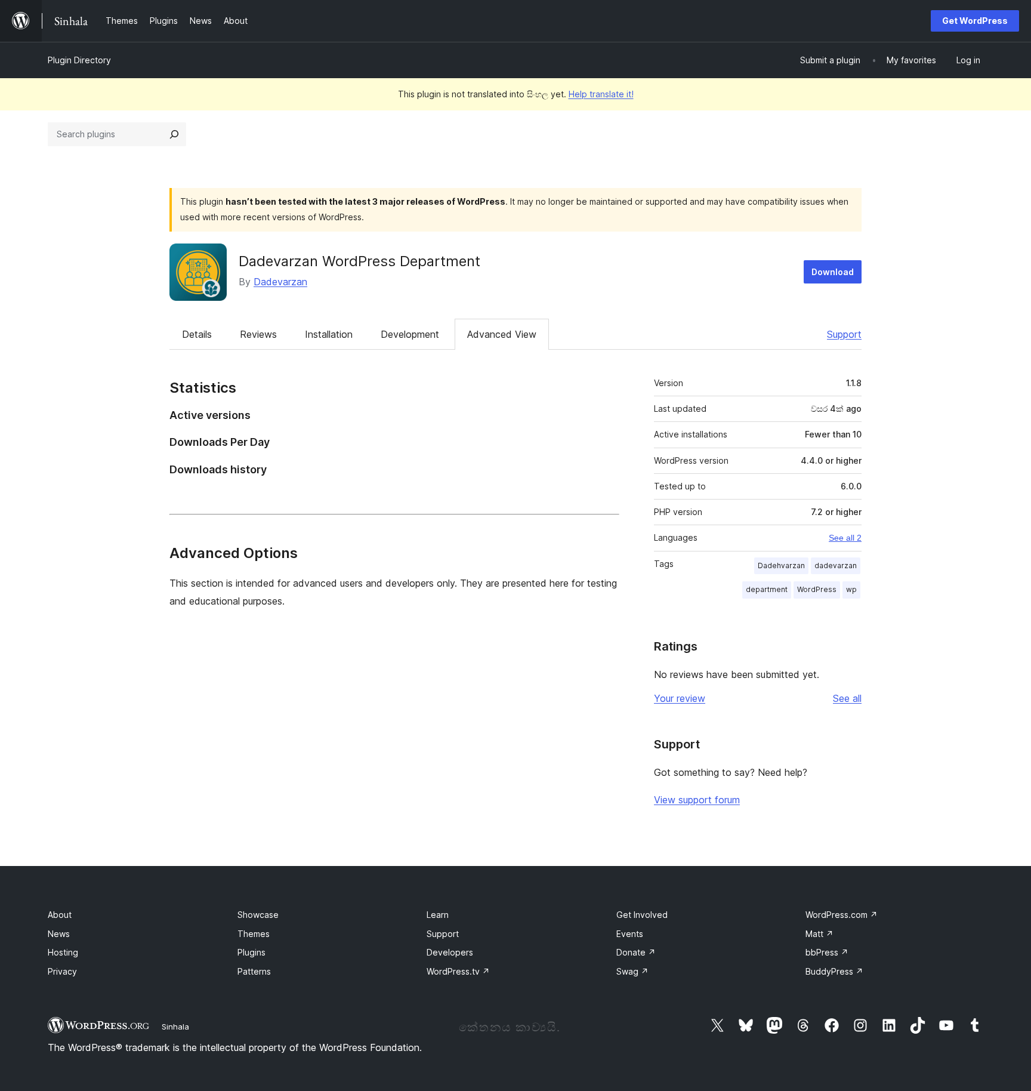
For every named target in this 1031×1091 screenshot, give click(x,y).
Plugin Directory (79, 60)
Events (629, 934)
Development (410, 334)
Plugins (251, 952)
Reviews (258, 334)
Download (832, 272)
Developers (450, 952)
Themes (253, 934)
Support (844, 334)
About (60, 915)
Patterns (254, 971)
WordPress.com (841, 915)
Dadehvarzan (781, 565)
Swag (632, 971)
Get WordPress (975, 21)
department (767, 589)
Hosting (63, 952)
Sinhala (175, 1026)
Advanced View (501, 334)
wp (851, 589)
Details (197, 334)
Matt (819, 934)
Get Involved (642, 915)
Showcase (258, 915)
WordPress (816, 589)
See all (847, 698)
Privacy (62, 971)
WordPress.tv (458, 971)
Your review (679, 698)
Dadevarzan (280, 282)
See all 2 (845, 538)
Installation (329, 334)
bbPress (826, 952)
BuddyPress (834, 971)
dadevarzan (835, 565)
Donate (636, 952)
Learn (438, 915)
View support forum (697, 800)
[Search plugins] (174, 134)
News (59, 934)
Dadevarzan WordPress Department (359, 261)
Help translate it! (601, 94)
